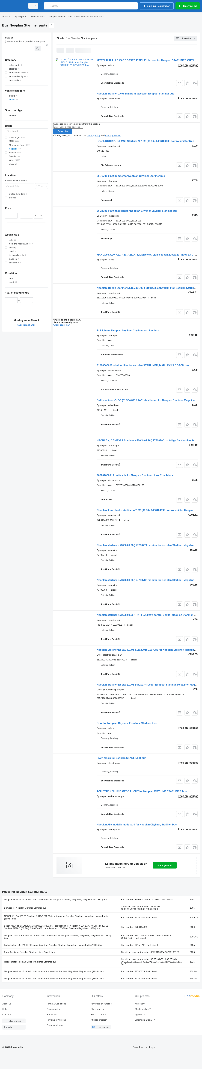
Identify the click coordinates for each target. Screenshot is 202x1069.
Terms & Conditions (56, 1003)
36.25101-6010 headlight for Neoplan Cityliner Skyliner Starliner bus (137, 210)
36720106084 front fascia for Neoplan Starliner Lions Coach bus (135, 475)
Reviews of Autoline (56, 1020)
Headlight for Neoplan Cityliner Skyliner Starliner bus (30, 961)
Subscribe (63, 131)
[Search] (47, 6)
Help (4, 1009)
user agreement (113, 135)
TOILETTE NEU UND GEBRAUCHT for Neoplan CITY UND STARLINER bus (142, 791)
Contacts (6, 1014)
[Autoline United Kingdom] (13, 6)
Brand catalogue (55, 1025)
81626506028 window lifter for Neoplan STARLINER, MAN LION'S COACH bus (143, 365)
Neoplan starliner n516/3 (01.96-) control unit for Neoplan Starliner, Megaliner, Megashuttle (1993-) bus (55, 899)
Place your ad (164, 865)
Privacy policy (53, 1009)
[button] (187, 83)
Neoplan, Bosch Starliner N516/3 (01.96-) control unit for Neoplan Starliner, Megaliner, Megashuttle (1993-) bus (57, 936)
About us (6, 1003)
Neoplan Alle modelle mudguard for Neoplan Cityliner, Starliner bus (137, 824)
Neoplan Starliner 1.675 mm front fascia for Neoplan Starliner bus (135, 93)
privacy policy (93, 135)
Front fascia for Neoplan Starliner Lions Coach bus (29, 952)
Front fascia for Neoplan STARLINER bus (121, 758)
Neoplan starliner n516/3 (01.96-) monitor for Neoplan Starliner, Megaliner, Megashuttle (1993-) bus (54, 971)
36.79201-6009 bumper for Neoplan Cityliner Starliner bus (131, 176)
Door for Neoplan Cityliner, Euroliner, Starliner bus (127, 723)
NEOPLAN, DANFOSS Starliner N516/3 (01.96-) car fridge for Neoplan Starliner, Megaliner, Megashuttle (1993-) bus (56, 917)
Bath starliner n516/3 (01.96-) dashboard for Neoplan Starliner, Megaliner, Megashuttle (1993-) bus (53, 945)
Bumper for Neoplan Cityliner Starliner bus (25, 908)
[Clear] (47, 45)
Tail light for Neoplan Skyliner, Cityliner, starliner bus (128, 330)
